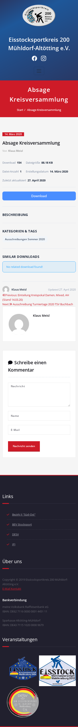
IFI (13, 544)
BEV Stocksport (22, 524)
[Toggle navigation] (39, 71)
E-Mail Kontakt (11, 589)
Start (20, 110)
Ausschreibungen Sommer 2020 (25, 239)
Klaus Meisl (15, 151)
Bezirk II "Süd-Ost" (24, 514)
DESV (15, 534)
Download (39, 196)
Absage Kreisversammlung (44, 110)
